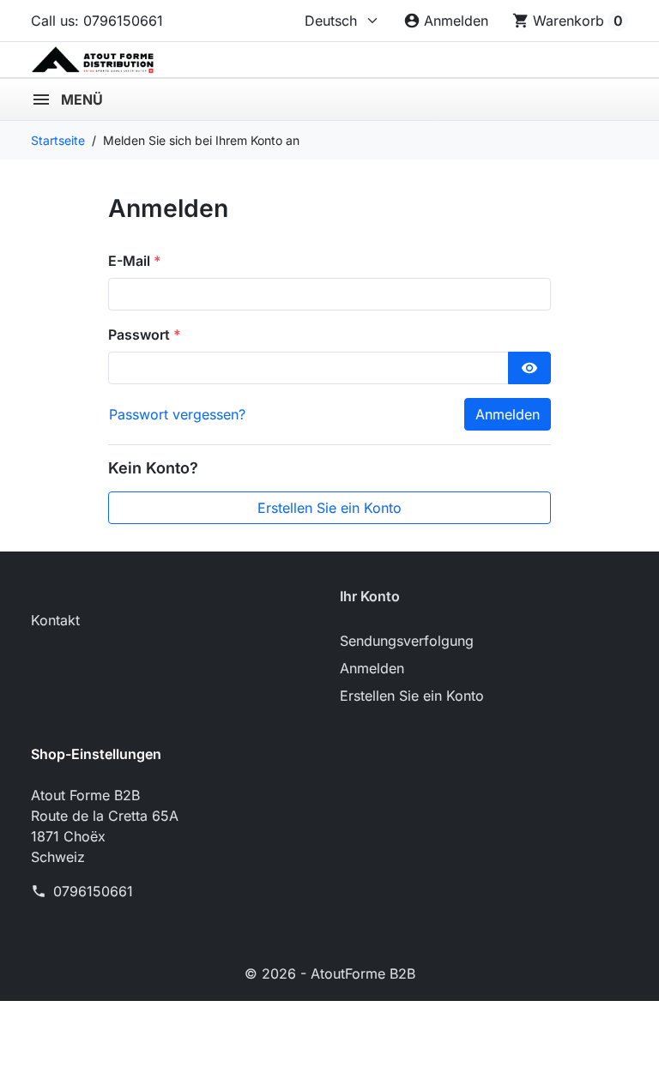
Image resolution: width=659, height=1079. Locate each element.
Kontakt (55, 620)
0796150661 (93, 891)
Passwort (140, 334)
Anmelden (507, 414)
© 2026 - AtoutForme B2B (330, 973)
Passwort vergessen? (177, 414)
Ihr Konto (370, 596)
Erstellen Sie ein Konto (329, 507)
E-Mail (131, 260)
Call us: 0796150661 (97, 20)
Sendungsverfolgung (407, 640)
